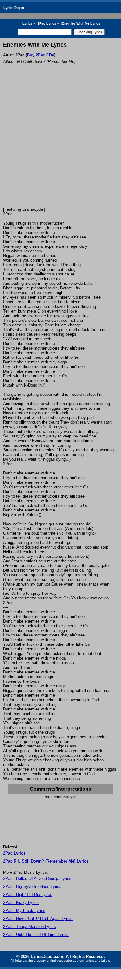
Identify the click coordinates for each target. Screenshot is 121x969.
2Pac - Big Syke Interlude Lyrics (32, 886)
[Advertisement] (60, 144)
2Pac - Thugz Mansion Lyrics (29, 926)
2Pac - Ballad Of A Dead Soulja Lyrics (37, 878)
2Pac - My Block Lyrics (24, 910)
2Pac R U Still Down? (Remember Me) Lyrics (45, 861)
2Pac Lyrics (47, 23)
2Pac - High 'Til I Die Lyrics (27, 894)
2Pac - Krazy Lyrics (21, 902)
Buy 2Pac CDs (40, 55)
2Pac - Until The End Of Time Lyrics (36, 934)
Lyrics (27, 23)
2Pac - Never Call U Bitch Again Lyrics (38, 918)
